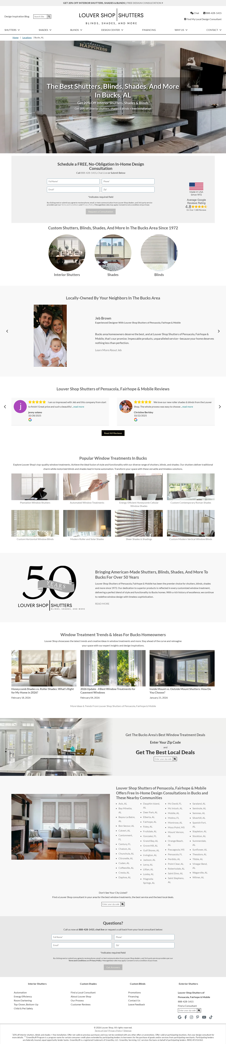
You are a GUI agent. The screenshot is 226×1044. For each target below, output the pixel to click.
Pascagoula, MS (176, 849)
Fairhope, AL (150, 821)
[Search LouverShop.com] (175, 759)
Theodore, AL (199, 854)
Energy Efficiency (23, 996)
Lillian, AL (148, 869)
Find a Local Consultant (83, 992)
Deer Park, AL (150, 812)
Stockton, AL (199, 836)
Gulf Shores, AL (151, 850)
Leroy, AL (148, 864)
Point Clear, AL (176, 863)
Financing (149, 29)
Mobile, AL (173, 813)
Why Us (179, 29)
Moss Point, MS (176, 827)
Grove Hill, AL (150, 845)
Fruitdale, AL (150, 831)
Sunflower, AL (199, 849)
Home (15, 37)
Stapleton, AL (199, 831)
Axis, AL (123, 803)
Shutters (10, 29)
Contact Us (134, 1000)
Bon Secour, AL (126, 825)
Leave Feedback (136, 1004)
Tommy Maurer (107, 318)
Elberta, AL (149, 817)
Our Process (77, 1000)
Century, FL (125, 844)
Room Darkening (23, 1000)
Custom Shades (88, 983)
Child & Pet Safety (23, 1008)
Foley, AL (148, 826)
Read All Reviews (113, 433)
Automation (20, 992)
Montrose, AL (175, 822)
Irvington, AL (150, 855)
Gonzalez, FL (150, 836)
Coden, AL (124, 863)
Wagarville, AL (200, 872)
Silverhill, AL (198, 817)
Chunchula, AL (126, 853)
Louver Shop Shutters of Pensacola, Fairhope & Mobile (137, 322)
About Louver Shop (81, 996)
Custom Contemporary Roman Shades (190, 502)
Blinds (74, 29)
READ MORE (102, 603)
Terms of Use (101, 1030)
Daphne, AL (125, 877)
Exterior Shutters (188, 983)
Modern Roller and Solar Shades (87, 539)
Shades (43, 29)
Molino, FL (173, 817)
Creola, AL (124, 872)
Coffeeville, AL (126, 867)
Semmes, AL (198, 813)
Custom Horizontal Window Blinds (35, 539)
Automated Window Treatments (87, 502)
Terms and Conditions (70, 205)
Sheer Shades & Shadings (139, 539)
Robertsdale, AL (176, 868)
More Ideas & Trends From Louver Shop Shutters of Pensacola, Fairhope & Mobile (113, 706)
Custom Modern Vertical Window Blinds (190, 539)
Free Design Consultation (144, 2)
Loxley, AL (148, 874)
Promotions (134, 992)
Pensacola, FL (175, 854)
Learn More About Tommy (110, 350)
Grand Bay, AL (150, 840)
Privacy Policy (88, 205)
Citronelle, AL (126, 858)
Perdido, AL (174, 859)
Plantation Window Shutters (35, 502)
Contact (212, 29)
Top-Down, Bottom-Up (26, 1004)
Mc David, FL (175, 803)
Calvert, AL (124, 830)
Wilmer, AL (198, 877)
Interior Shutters (67, 275)
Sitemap (127, 1030)
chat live (100, 929)
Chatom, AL (125, 848)
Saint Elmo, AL (175, 873)
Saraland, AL (199, 803)
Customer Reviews (81, 1004)
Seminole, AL (199, 808)
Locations (27, 37)
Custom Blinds (137, 983)
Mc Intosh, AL (175, 808)
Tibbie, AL (197, 859)
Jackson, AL (149, 859)
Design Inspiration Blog (16, 16)
